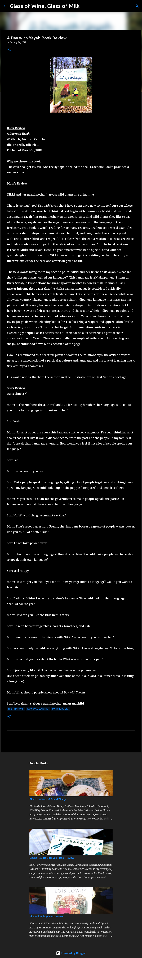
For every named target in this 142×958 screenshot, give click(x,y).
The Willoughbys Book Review (46, 916)
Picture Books (60, 709)
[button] (9, 49)
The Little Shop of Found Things (47, 799)
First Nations (15, 709)
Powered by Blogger (73, 953)
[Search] (84, 6)
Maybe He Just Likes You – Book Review (51, 858)
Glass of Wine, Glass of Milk (45, 6)
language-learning (37, 709)
